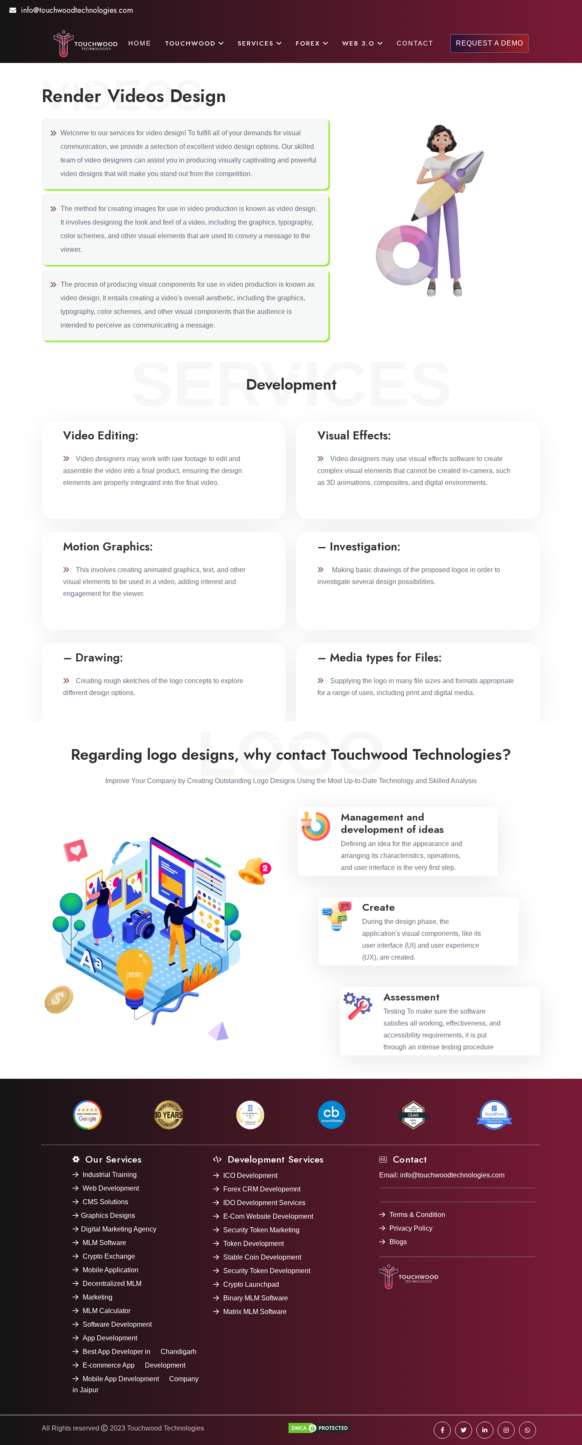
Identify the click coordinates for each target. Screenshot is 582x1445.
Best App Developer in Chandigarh (139, 1351)
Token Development (253, 1243)
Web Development (111, 1188)
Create (378, 907)
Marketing (97, 1297)
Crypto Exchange (109, 1256)
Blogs (398, 1241)
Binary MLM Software (255, 1298)
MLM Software (104, 1242)
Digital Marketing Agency (118, 1229)
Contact (415, 43)
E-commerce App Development (134, 1365)
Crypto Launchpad (251, 1284)
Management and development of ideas (392, 823)
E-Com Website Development (268, 1216)
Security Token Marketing (261, 1230)
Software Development (117, 1324)
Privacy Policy (410, 1228)
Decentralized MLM (112, 1283)
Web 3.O (359, 43)
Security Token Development (266, 1270)
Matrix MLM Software (255, 1311)
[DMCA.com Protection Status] (319, 1430)
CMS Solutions (105, 1202)
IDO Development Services (264, 1202)
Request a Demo (489, 43)
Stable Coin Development (262, 1257)
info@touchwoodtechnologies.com (77, 10)
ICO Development (250, 1175)
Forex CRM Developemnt (261, 1189)
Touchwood (192, 43)
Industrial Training (110, 1174)
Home (139, 43)
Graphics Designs (108, 1215)
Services (257, 43)
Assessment (411, 996)
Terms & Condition (417, 1214)
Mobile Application (110, 1270)
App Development (110, 1338)
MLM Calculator (106, 1310)
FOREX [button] (309, 43)
